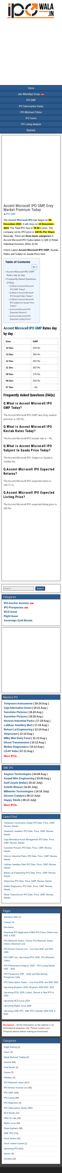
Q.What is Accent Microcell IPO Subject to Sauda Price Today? (22, 302)
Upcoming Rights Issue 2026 (17, 1006)
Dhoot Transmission (16, 742)
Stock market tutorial (14, 1143)
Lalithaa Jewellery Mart (18, 725)
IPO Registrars (11, 1103)
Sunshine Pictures (15, 712)
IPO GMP (31, 100)
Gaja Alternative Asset (17, 707)
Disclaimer (9, 927)
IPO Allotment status (14, 1082)
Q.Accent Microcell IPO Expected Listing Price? (20, 318)
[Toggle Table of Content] (32, 267)
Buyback (31, 130)
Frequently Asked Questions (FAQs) (21, 281)
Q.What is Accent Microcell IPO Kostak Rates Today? (22, 294)
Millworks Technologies (18, 791)
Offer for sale (10, 1118)
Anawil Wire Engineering (19, 778)
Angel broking (10, 1047)
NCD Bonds (9, 1113)
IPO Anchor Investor (16, 603)
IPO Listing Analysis (31, 124)
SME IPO (8, 1133)
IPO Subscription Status (31, 106)
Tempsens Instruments (18, 703)
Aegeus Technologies (17, 774)
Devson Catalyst (14, 795)
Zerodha (8, 1159)
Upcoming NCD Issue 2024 (17, 1001)
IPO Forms (31, 118)
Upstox (7, 1153)
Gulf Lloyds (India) (15, 782)
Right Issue (11, 616)
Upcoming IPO (11, 1148)
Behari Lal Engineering (18, 729)
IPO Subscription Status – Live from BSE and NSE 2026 (31, 982)
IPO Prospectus (13, 607)
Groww (7, 1072)
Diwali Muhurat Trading (15, 1057)
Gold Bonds (9, 1067)
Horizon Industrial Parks (19, 720)
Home (31, 88)
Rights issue (10, 1123)
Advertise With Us (12, 917)
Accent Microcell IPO (20, 220)
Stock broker (10, 1138)
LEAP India (11, 751)
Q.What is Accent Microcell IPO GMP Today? (22, 288)
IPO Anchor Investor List (15, 1087)
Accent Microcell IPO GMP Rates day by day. (20, 273)
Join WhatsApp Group (29, 94)
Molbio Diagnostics (16, 746)
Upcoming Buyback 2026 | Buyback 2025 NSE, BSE (29, 987)
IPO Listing (9, 1098)
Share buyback (11, 1128)
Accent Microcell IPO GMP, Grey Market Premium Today (28, 207)
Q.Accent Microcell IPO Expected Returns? (20, 311)
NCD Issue (10, 611)
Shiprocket (11, 733)
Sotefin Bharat (13, 787)
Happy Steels (12, 800)
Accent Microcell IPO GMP (22, 328)
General (7, 1062)
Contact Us (9, 922)
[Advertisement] (31, 52)
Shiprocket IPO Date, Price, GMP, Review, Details (28, 881)
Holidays (8, 1077)
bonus (7, 1052)
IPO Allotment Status (31, 112)
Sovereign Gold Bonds (18, 620)
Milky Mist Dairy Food (17, 738)
